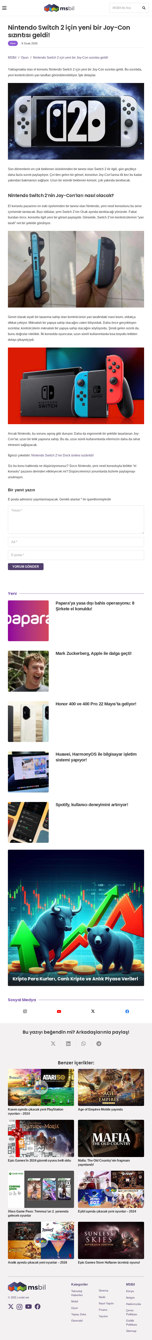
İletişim (130, 1297)
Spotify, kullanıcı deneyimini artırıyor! (92, 804)
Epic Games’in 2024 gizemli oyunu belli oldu (39, 1160)
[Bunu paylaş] (53, 1044)
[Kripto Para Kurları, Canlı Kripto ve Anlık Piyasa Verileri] (76, 918)
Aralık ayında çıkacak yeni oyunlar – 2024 (37, 1262)
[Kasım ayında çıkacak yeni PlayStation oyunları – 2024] (41, 1087)
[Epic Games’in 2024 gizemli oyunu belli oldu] (41, 1138)
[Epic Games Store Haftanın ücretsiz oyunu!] (111, 1240)
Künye (130, 1291)
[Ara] (144, 8)
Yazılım (103, 1316)
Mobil (74, 1301)
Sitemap (131, 1330)
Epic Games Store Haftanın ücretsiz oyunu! (109, 1262)
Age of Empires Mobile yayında (100, 1109)
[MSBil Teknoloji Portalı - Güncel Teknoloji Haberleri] (59, 8)
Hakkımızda (133, 1304)
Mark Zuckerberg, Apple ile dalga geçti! (94, 653)
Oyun (74, 1308)
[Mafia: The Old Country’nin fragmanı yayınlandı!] (111, 1138)
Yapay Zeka (78, 1314)
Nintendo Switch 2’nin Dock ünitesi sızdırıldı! (62, 455)
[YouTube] (59, 1011)
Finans (103, 1309)
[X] (93, 1011)
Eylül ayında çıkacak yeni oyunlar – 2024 (107, 1211)
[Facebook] (127, 1011)
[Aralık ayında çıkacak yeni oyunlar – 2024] (41, 1240)
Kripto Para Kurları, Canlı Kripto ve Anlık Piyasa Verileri (75, 979)
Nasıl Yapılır (106, 1303)
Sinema (103, 1290)
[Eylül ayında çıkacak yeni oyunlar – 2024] (111, 1189)
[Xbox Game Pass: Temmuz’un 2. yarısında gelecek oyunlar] (41, 1189)
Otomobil (77, 1320)
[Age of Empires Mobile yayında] (111, 1087)
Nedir (102, 1297)
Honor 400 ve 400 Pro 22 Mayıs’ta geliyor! (96, 703)
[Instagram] (25, 1011)
